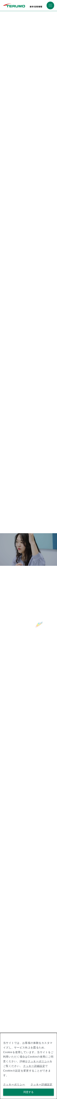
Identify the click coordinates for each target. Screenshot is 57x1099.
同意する (28, 1092)
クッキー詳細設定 (34, 1066)
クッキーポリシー (39, 1061)
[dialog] (28, 1066)
